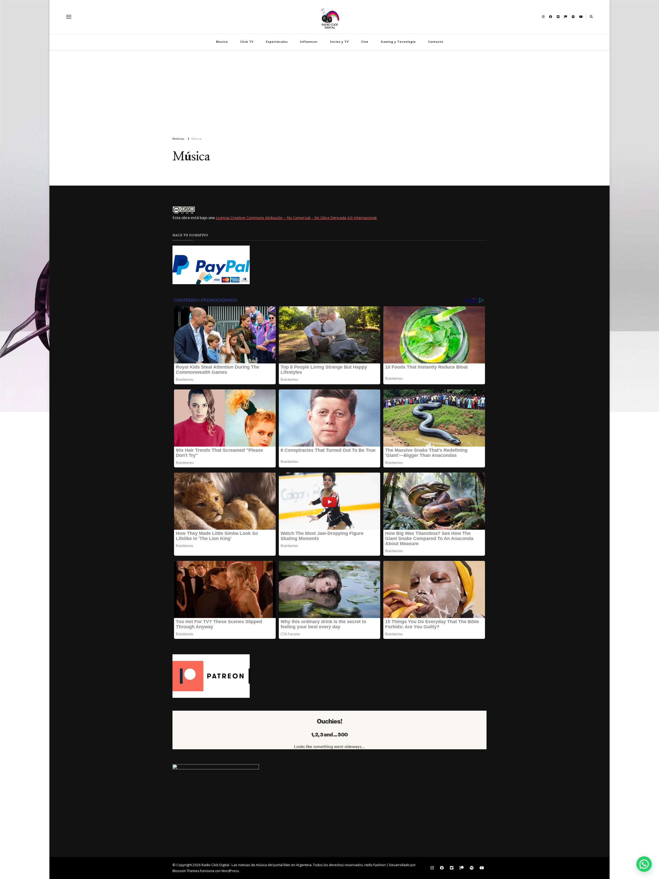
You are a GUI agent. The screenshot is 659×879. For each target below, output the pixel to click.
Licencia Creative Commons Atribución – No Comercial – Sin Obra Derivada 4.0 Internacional (296, 217)
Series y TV (339, 41)
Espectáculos (277, 41)
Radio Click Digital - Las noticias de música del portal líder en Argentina (256, 865)
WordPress (230, 870)
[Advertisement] (329, 91)
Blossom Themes (185, 870)
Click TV (247, 41)
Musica (222, 41)
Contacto (435, 41)
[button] (644, 864)
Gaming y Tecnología (398, 41)
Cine (364, 41)
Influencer (309, 41)
